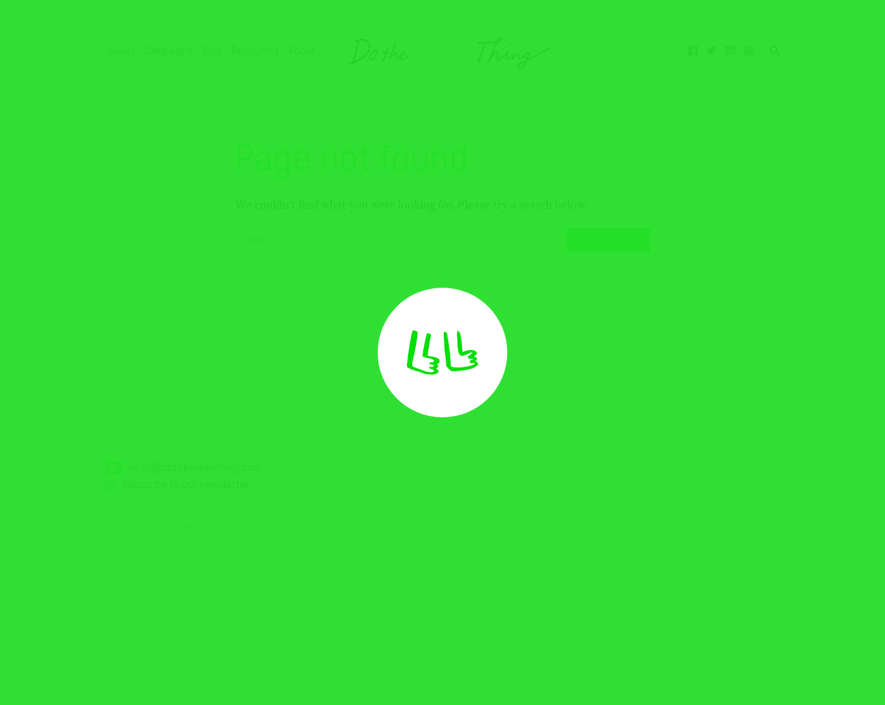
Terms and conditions (154, 508)
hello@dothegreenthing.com (194, 468)
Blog (212, 52)
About (302, 52)
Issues (120, 52)
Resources (255, 52)
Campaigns (168, 52)
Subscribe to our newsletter (185, 485)
